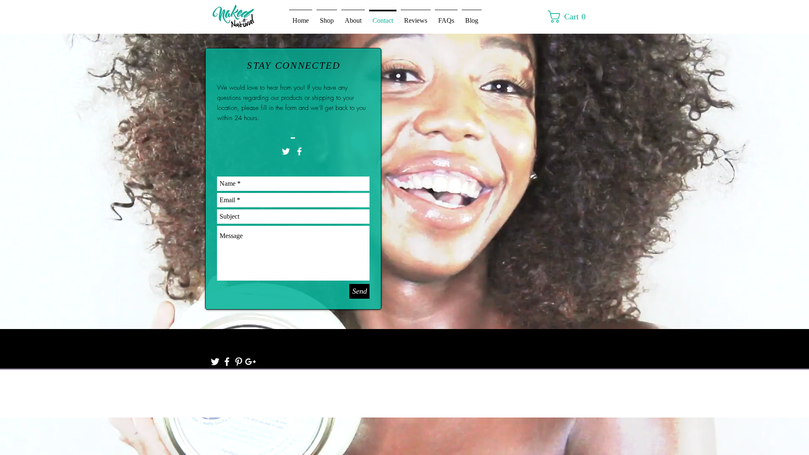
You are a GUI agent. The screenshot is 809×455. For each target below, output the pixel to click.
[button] (571, 17)
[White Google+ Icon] (250, 361)
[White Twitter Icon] (286, 151)
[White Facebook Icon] (299, 151)
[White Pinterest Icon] (238, 361)
